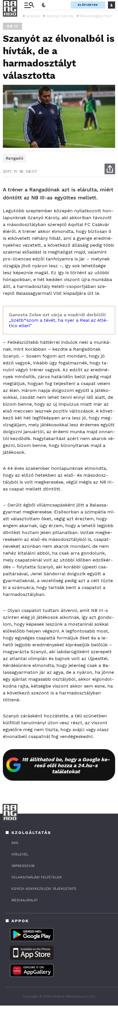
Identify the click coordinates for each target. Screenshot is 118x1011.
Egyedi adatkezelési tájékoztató (43, 889)
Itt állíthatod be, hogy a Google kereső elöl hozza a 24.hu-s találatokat (66, 765)
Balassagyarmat (96, 15)
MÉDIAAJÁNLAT (24, 900)
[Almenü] (29, 5)
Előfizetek (88, 4)
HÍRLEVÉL (19, 854)
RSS (14, 843)
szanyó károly (60, 15)
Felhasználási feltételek (36, 877)
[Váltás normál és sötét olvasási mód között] (43, 5)
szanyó (33, 15)
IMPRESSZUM (22, 866)
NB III (12, 26)
